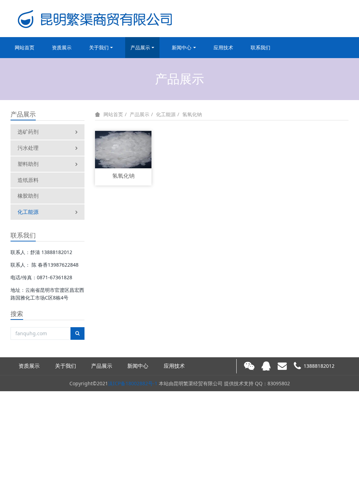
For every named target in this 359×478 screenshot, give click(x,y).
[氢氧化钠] (123, 149)
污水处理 (28, 147)
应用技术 (223, 47)
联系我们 (260, 47)
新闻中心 (181, 47)
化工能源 (28, 211)
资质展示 (62, 47)
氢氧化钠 (192, 114)
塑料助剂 (28, 163)
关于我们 (99, 47)
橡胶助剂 (28, 195)
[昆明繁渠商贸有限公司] (95, 18)
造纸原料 (28, 179)
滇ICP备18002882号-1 (132, 383)
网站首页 (24, 47)
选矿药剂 (28, 131)
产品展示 (140, 47)
